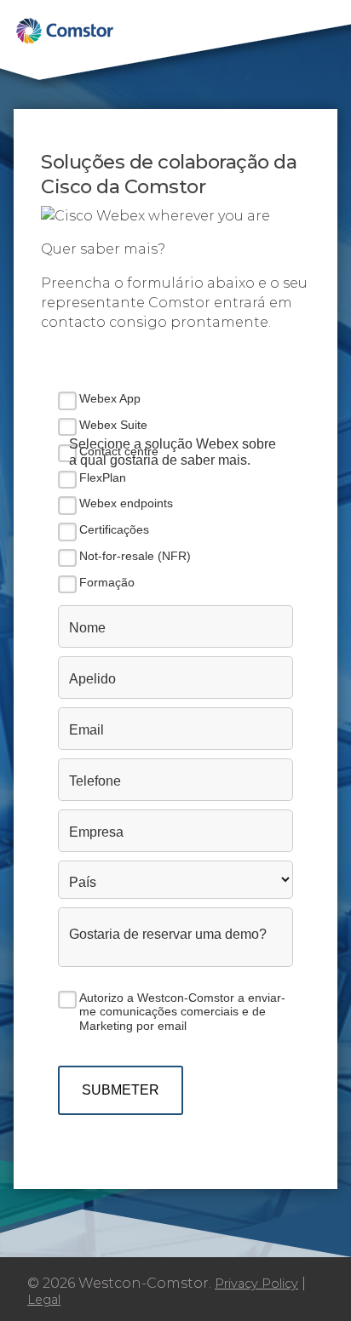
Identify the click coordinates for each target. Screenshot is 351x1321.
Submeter (120, 1090)
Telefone (95, 781)
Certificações (114, 529)
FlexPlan (102, 477)
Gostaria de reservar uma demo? (168, 934)
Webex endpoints (126, 503)
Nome (87, 627)
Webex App (110, 398)
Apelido (92, 679)
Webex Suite (113, 425)
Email (86, 730)
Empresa (96, 832)
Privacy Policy (256, 1283)
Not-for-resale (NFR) (135, 556)
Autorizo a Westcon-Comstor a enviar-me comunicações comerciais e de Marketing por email (182, 1012)
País (82, 882)
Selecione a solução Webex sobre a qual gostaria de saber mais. (172, 452)
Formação (107, 582)
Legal (43, 1299)
